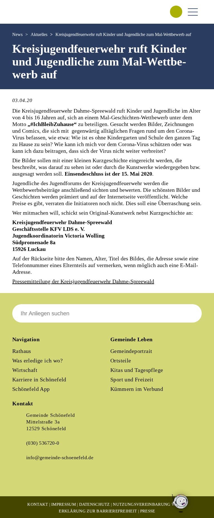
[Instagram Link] (40, 482)
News (17, 34)
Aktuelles (39, 34)
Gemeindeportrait (131, 351)
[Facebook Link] (21, 482)
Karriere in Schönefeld (39, 379)
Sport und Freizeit (131, 379)
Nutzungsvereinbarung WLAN (148, 504)
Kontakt (37, 504)
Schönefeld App (31, 389)
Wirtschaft (24, 370)
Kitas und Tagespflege (136, 370)
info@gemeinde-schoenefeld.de (59, 457)
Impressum (63, 504)
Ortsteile (120, 360)
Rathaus (21, 351)
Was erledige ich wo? (37, 360)
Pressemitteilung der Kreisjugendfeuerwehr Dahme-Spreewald (83, 281)
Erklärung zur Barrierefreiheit (98, 511)
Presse (147, 511)
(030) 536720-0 (42, 443)
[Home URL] (37, 17)
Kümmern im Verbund (136, 389)
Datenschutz (94, 504)
